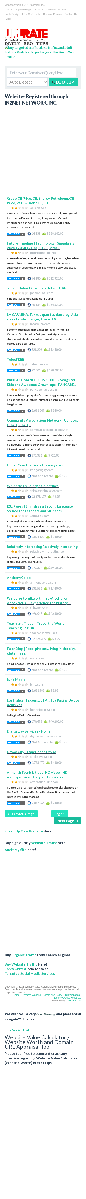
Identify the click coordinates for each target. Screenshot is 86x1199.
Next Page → (67, 821)
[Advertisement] (43, 152)
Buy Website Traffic (21, 964)
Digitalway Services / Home (28, 731)
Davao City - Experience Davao (31, 752)
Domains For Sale (56, 9)
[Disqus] (43, 1135)
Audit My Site (16, 850)
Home (9, 9)
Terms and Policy (52, 995)
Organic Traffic (23, 955)
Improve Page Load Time (29, 9)
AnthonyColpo (19, 577)
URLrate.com (74, 1000)
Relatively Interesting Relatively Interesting (42, 546)
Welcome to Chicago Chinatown (33, 486)
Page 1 (59, 814)
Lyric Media (16, 679)
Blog (8, 18)
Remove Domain (52, 14)
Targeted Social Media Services (30, 973)
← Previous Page (21, 814)
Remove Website (31, 995)
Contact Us (71, 14)
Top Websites (72, 995)
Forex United (15, 969)
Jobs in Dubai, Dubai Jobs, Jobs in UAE (36, 288)
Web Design (12, 14)
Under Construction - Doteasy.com (35, 465)
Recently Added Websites (67, 997)
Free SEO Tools (31, 14)
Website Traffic (44, 843)
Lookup (64, 82)
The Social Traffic (19, 1030)
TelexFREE (15, 359)
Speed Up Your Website (24, 831)
